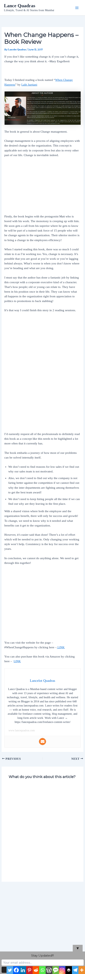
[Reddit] (36, 970)
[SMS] (55, 970)
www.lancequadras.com (21, 730)
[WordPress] (49, 970)
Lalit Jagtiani (29, 84)
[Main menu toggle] (77, 8)
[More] (81, 970)
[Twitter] (10, 970)
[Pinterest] (29, 970)
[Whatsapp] (42, 970)
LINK (61, 647)
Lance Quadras (19, 5)
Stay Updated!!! (42, 955)
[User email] (42, 741)
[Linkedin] (23, 970)
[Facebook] (16, 970)
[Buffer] (68, 970)
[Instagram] (62, 970)
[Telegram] (75, 970)
